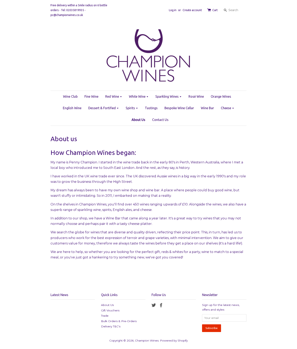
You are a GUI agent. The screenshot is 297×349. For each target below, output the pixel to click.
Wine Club (70, 96)
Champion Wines (147, 340)
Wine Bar (207, 108)
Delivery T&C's (110, 326)
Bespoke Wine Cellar (179, 108)
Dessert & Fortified (102, 108)
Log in (172, 10)
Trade (104, 315)
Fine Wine (91, 96)
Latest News (59, 295)
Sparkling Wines (167, 96)
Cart (215, 10)
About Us (138, 120)
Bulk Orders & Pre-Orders (119, 321)
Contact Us (160, 120)
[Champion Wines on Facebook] (161, 306)
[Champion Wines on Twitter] (154, 306)
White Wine (137, 96)
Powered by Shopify (174, 340)
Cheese (226, 108)
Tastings (151, 108)
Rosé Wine (196, 96)
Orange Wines (221, 96)
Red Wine (112, 96)
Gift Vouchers (110, 310)
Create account (192, 10)
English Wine (72, 108)
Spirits (131, 108)
